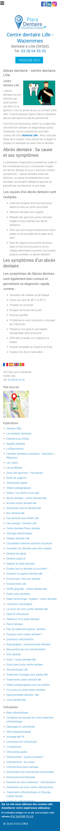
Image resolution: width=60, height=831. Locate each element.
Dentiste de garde (16, 553)
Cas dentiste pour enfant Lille (22, 518)
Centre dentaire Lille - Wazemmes (30, 38)
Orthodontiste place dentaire (22, 767)
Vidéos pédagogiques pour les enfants (28, 684)
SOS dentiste (13, 654)
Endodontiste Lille (16, 583)
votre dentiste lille (16, 699)
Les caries (12, 462)
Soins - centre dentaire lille (21, 659)
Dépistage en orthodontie (20, 726)
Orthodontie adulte (16, 482)
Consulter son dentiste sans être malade (29, 548)
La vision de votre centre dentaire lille (27, 609)
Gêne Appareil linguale (18, 731)
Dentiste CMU (13, 428)
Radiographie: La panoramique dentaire (28, 644)
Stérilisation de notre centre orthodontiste (29, 787)
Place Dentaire (14, 624)
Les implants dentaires (19, 433)
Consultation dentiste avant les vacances (29, 543)
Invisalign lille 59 (15, 736)
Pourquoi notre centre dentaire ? (24, 634)
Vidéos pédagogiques (18, 487)
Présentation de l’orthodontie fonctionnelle (30, 772)
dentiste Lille (30, 135)
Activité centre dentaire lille (21, 503)
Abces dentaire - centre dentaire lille (26, 498)
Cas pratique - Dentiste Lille (21, 523)
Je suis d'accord (15, 823)
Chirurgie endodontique (19, 533)
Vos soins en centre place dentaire (25, 689)
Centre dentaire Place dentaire (23, 528)
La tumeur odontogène (19, 604)
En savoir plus (22, 816)
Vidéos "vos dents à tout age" (23, 492)
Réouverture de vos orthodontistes (26, 649)
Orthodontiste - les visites (20, 762)
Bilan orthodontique (17, 712)
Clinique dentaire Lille (17, 538)
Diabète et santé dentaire (20, 563)
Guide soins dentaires (18, 593)
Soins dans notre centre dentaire (24, 664)
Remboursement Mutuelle (20, 777)
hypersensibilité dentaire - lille (22, 694)
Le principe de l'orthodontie (21, 741)
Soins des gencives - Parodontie (24, 472)
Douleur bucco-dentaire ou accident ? (27, 568)
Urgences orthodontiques (20, 801)
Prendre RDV (29, 60)
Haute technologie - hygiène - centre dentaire (31, 598)
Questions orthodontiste (19, 639)
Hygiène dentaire (15, 443)
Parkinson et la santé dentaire (23, 619)
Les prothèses (14, 467)
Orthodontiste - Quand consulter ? (25, 757)
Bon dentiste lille (15, 513)
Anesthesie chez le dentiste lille (23, 508)
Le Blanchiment (15, 448)
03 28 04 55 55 (33, 51)
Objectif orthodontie (17, 614)
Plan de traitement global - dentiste (25, 629)
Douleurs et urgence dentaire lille (24, 573)
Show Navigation (3, 4)
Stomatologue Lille (17, 669)
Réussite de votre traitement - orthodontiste (31, 782)
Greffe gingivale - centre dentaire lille (26, 588)
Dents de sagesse (16, 477)
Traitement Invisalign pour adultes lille (27, 674)
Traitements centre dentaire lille (23, 679)
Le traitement (13, 746)
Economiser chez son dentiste (23, 578)
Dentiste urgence (15, 558)
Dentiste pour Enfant (17, 438)
